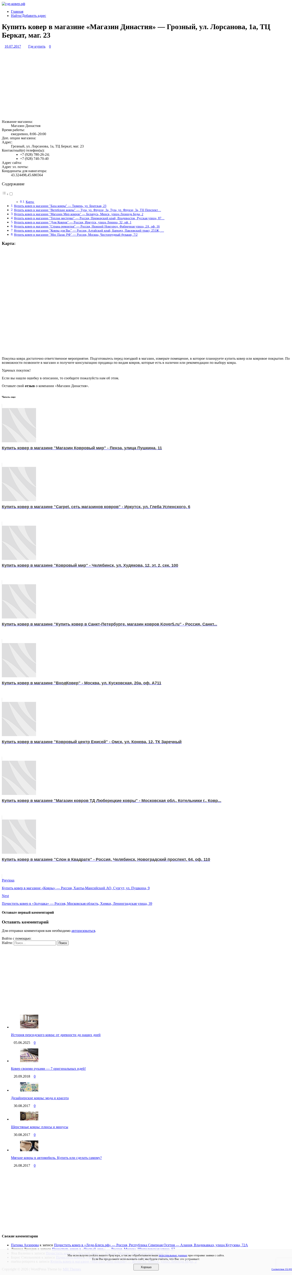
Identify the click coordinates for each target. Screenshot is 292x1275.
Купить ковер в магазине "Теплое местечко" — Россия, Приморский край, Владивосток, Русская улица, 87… (89, 218)
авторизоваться (83, 931)
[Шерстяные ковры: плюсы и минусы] (29, 1119)
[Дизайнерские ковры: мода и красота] (29, 1090)
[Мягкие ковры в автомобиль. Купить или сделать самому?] (29, 1150)
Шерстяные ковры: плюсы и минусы (39, 1127)
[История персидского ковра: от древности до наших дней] (29, 1027)
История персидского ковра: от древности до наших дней (56, 1035)
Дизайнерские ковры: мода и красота (40, 1098)
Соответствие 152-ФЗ (281, 1269)
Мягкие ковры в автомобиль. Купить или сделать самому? (56, 1158)
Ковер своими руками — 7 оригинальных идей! (48, 1069)
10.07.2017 (13, 46)
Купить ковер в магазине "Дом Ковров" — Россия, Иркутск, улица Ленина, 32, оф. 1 (72, 222)
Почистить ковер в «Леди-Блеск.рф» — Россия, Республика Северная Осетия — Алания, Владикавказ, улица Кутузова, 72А (151, 1245)
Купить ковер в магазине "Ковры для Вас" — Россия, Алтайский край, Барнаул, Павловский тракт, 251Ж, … (89, 230)
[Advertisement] (139, 84)
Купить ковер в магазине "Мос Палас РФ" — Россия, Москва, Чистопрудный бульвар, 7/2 (76, 234)
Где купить (36, 46)
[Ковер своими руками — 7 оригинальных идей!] (29, 1061)
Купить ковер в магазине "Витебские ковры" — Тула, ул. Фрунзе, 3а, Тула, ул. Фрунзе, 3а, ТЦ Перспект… (87, 210)
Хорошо (146, 1267)
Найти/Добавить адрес (28, 16)
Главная (17, 11)
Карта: (30, 202)
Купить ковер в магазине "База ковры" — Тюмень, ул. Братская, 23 (60, 206)
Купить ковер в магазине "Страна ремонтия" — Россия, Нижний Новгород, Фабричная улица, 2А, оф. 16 (87, 226)
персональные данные (173, 1255)
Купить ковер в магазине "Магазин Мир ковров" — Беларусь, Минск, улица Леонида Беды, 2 (78, 214)
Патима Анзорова (25, 1245)
